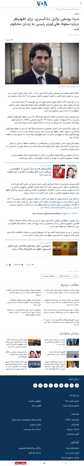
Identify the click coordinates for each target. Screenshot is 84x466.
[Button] (9, 39)
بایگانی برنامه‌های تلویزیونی (29, 448)
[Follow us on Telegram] (72, 385)
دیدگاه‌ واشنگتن (34, 452)
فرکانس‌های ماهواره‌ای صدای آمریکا (26, 419)
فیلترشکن (75, 424)
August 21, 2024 (69, 213)
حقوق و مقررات (34, 401)
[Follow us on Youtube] (61, 385)
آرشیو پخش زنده (72, 452)
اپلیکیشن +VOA (72, 419)
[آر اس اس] (46, 385)
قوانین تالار (36, 405)
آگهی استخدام (73, 434)
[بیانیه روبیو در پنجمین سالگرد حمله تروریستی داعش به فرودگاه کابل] (34, 354)
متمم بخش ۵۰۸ (72, 401)
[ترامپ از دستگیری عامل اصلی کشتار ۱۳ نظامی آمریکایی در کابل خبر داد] (72, 342)
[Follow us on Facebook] (77, 385)
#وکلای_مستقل (72, 207)
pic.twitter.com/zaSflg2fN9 (53, 207)
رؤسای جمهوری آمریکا (70, 457)
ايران (76, 14)
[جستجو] (66, 463)
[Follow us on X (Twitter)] (66, 385)
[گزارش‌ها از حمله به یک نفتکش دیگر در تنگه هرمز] (72, 354)
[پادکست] (40, 385)
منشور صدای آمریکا (71, 405)
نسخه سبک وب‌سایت (32, 429)
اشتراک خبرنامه (73, 429)
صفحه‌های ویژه (72, 448)
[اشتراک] (35, 385)
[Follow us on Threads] (51, 385)
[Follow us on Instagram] (56, 385)
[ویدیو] (44, 463)
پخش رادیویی (35, 424)
